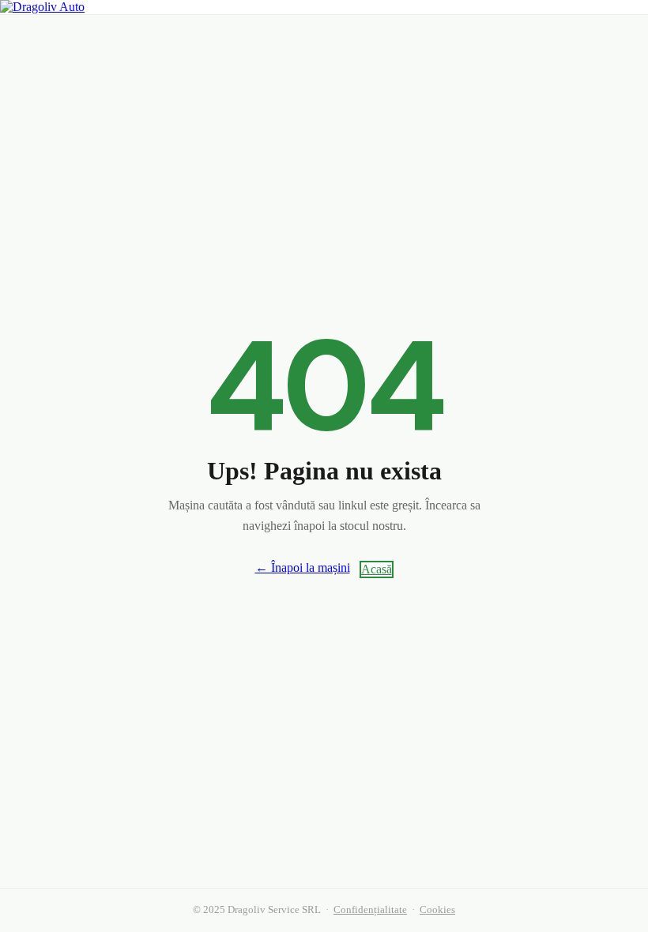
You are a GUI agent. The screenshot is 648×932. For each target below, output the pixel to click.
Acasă (376, 569)
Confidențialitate (370, 909)
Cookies (437, 909)
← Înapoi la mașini (302, 567)
